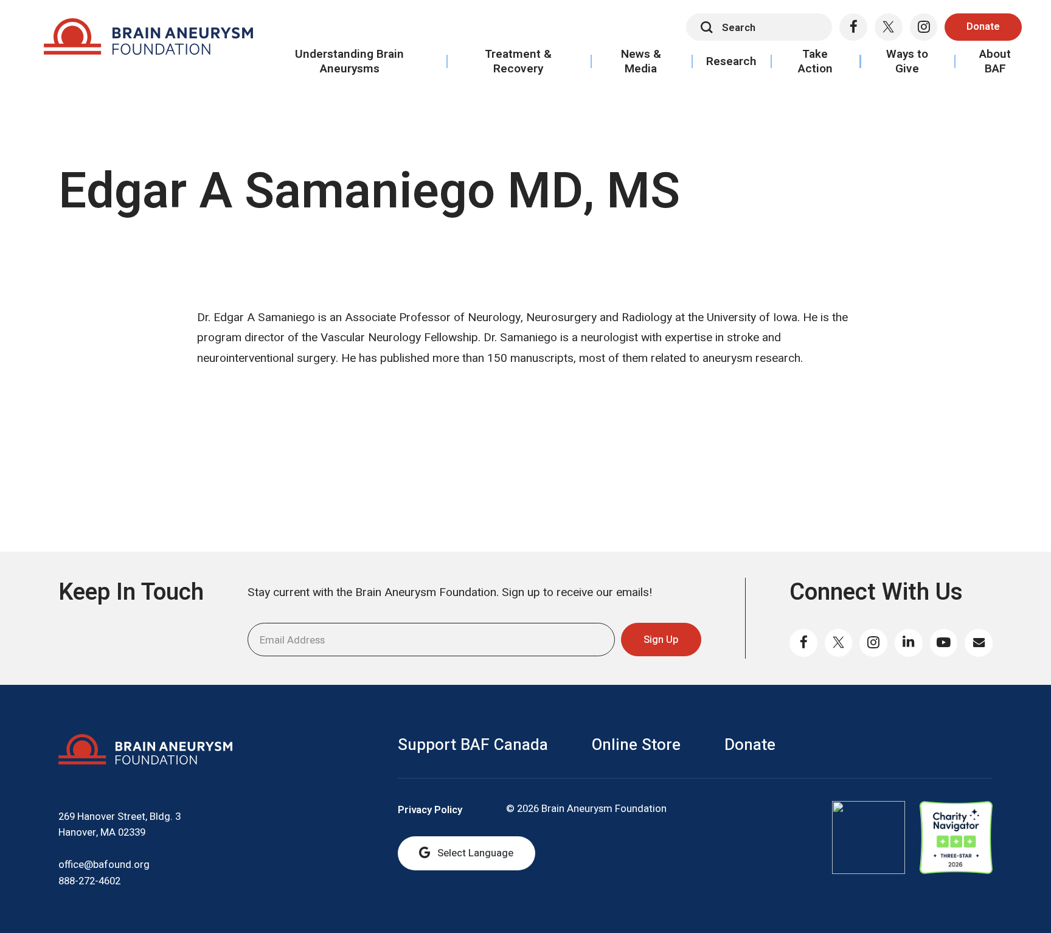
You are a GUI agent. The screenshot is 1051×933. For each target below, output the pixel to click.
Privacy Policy (430, 810)
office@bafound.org (104, 864)
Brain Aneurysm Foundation (148, 40)
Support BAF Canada (473, 745)
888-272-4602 (89, 881)
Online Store (636, 745)
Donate (983, 26)
